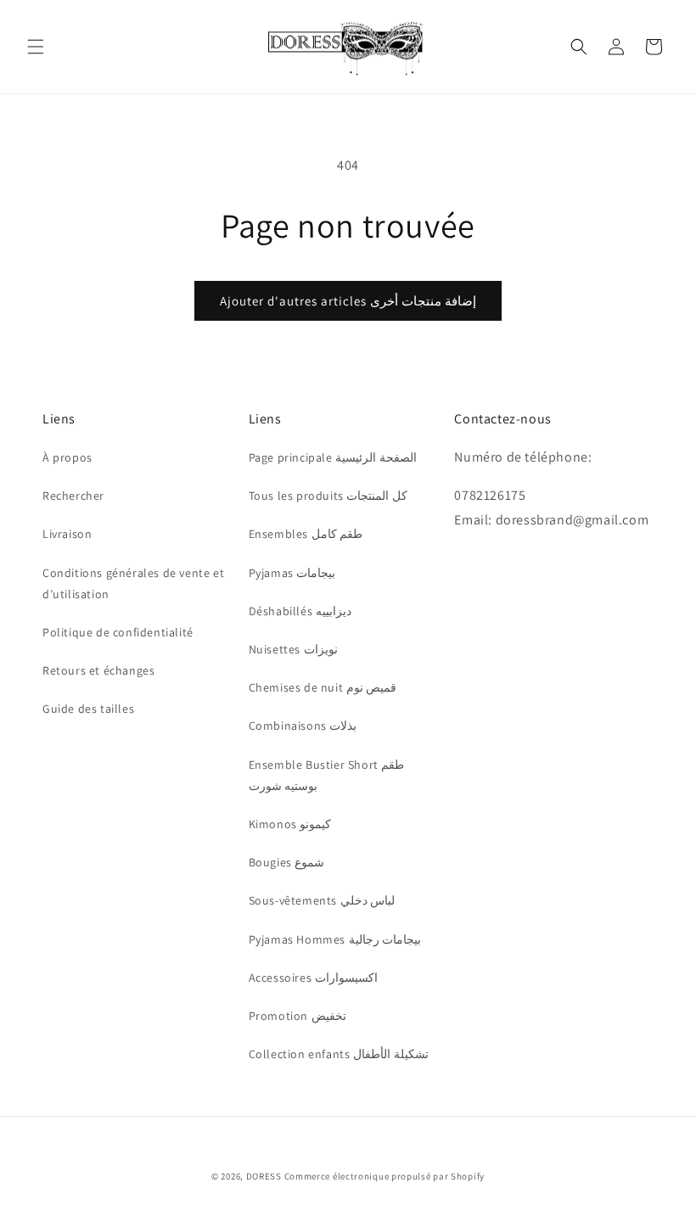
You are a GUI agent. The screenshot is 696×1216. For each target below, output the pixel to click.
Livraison (67, 533)
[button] (35, 46)
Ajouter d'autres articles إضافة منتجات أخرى (348, 301)
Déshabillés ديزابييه (300, 611)
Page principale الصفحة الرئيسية (333, 457)
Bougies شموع (287, 862)
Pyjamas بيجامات (292, 572)
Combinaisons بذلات (303, 725)
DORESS (264, 1176)
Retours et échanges (98, 670)
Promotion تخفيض (297, 1015)
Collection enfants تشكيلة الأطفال (339, 1054)
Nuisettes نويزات (293, 649)
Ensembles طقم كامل (306, 533)
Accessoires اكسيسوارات (313, 977)
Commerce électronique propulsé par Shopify (384, 1176)
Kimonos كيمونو (290, 824)
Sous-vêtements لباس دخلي (322, 900)
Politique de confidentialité (118, 632)
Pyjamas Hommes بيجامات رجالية (335, 939)
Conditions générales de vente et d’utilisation (133, 583)
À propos (67, 457)
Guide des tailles (88, 708)
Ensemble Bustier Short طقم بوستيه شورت (327, 775)
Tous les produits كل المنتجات (328, 495)
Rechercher (73, 495)
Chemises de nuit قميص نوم (323, 687)
